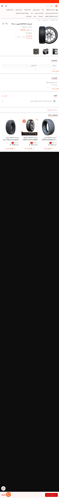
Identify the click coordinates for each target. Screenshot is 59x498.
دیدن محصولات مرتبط (51, 495)
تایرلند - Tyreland (54, 20)
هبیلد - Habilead (24, 30)
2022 (29, 37)
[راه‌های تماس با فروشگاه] (3, 488)
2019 (24, 37)
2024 (18, 37)
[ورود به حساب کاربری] (6, 6)
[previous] (56, 134)
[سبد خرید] (2, 6)
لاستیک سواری (46, 20)
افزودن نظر (4, 96)
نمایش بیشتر (55, 71)
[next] (3, 134)
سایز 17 (39, 20)
